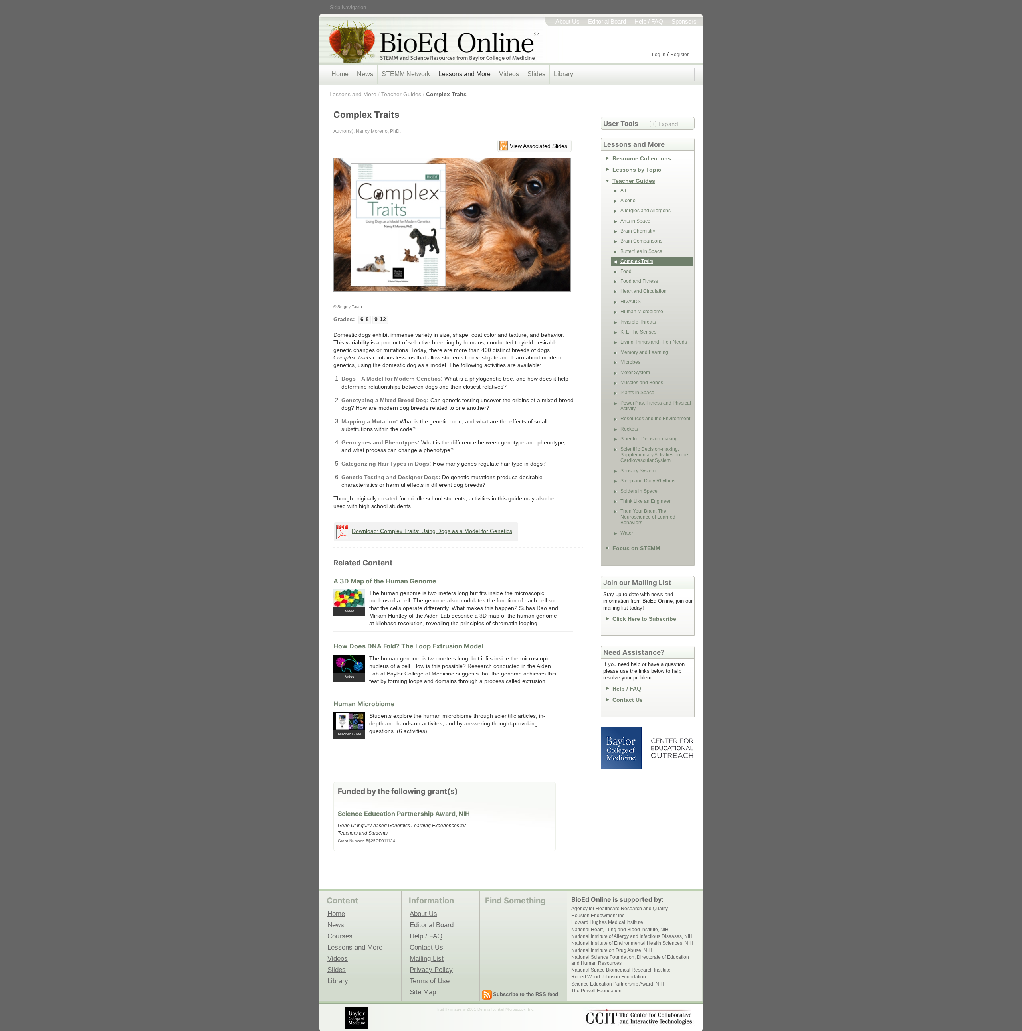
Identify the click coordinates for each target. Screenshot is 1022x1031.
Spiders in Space (639, 491)
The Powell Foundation (596, 990)
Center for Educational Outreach (672, 748)
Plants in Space (637, 392)
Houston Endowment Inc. (598, 915)
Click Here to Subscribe (644, 619)
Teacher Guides (401, 94)
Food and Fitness (639, 281)
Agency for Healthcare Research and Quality (619, 908)
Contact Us (627, 700)
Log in (658, 54)
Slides (536, 74)
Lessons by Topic (636, 169)
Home (340, 74)
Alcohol (628, 200)
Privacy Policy (431, 969)
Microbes (630, 362)
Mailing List (427, 958)
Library (563, 74)
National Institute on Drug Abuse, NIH (611, 950)
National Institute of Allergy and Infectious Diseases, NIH (632, 936)
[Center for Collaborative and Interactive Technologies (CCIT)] (639, 1017)
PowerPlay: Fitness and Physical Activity (655, 405)
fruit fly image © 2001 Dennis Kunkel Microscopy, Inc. (486, 1009)
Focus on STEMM (636, 548)
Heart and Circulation (643, 291)
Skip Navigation (348, 7)
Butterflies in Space (641, 251)
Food (626, 271)
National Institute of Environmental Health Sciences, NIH (632, 943)
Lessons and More (464, 74)
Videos (509, 74)
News (365, 74)
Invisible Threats (638, 322)
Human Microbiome (364, 704)
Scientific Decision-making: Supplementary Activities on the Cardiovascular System (654, 455)
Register (679, 54)
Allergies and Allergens (645, 210)
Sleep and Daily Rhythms (647, 481)
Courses (340, 936)
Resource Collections (641, 158)
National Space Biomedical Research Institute (621, 970)
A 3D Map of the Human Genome (384, 581)
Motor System (635, 372)
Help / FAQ (648, 21)
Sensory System (638, 471)
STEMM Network (406, 74)
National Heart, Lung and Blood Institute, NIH (620, 929)
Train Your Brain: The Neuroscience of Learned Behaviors (647, 516)
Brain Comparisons (641, 241)
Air (623, 190)
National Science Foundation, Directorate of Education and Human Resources (630, 960)
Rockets (629, 429)
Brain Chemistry (637, 231)
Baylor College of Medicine (622, 748)
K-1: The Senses (638, 332)
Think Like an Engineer (645, 501)
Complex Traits (446, 94)
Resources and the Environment (655, 418)
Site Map (423, 991)
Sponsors (684, 21)
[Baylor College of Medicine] (357, 1018)
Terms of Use (430, 980)
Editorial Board (607, 21)
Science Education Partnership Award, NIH (404, 814)
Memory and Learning (644, 352)
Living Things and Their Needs (653, 342)
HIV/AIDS (630, 301)
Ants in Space (635, 221)
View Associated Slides (538, 146)
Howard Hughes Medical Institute (607, 922)
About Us (567, 21)
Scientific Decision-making (649, 439)
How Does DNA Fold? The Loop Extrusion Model (408, 646)
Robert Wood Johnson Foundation (608, 977)
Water (626, 533)
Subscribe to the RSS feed (525, 994)
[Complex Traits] (452, 229)
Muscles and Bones (641, 382)
